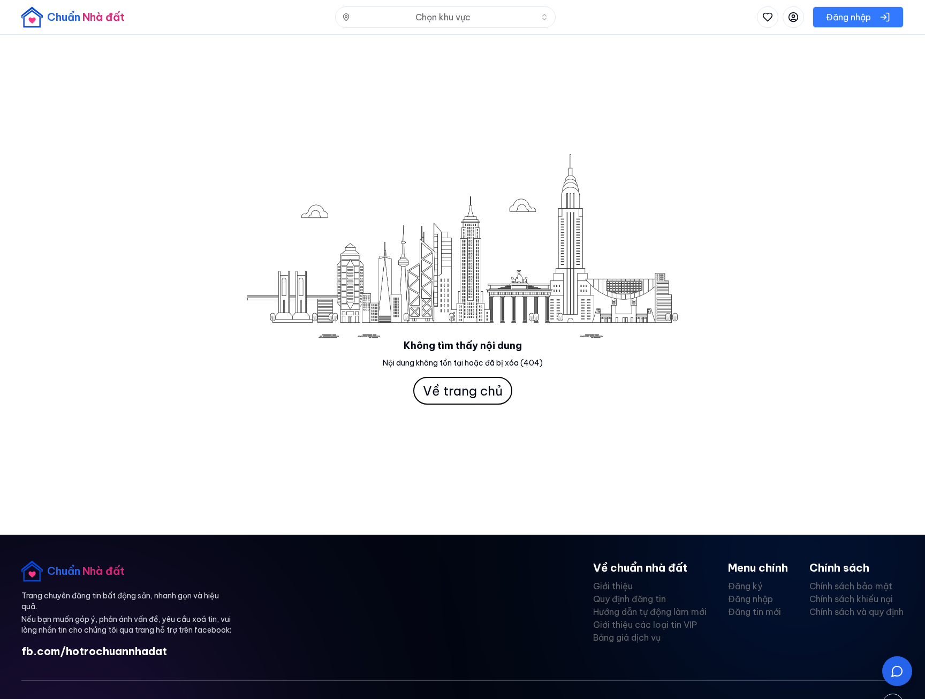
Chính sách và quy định (856, 611)
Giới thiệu (613, 586)
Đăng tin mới (754, 611)
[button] (897, 671)
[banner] (73, 17)
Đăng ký (745, 586)
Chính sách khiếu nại (851, 599)
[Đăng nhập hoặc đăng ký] (793, 17)
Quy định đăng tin (629, 599)
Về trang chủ (463, 391)
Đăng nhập (750, 599)
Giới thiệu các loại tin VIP (645, 624)
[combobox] (445, 17)
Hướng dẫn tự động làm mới (650, 611)
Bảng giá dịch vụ (627, 637)
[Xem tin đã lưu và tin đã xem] (767, 17)
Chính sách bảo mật (850, 586)
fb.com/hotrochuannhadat (94, 651)
